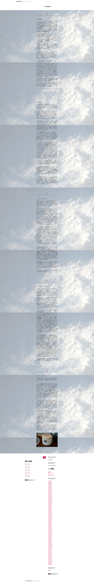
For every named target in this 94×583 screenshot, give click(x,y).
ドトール (43, 186)
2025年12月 (50, 488)
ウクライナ (44, 363)
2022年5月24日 (46, 282)
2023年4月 (50, 524)
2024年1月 (50, 512)
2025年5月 (50, 493)
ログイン (49, 471)
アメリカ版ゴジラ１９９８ (46, 88)
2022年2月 (50, 541)
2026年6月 (50, 482)
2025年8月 (50, 491)
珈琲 (51, 186)
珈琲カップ (53, 186)
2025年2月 (50, 496)
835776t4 (41, 15)
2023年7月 (50, 520)
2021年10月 (50, 546)
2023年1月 (50, 527)
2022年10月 (50, 531)
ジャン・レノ (51, 88)
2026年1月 (50, 487)
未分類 (47, 13)
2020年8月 (50, 564)
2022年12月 (50, 529)
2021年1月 (50, 558)
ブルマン (46, 186)
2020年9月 (50, 563)
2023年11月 (50, 515)
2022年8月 (50, 534)
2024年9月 (50, 502)
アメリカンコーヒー (40, 88)
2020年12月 (50, 559)
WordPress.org (51, 475)
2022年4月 (50, 539)
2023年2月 (50, 526)
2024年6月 (50, 506)
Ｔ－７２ (42, 363)
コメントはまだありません (53, 15)
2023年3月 (50, 525)
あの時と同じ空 (19, 1)
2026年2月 (50, 486)
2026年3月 (50, 484)
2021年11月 (50, 545)
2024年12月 (50, 498)
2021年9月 (50, 548)
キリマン (38, 186)
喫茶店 (48, 186)
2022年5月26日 (46, 98)
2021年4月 (50, 554)
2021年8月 (50, 549)
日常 (49, 186)
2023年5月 (50, 522)
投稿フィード (50, 472)
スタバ (41, 186)
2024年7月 (50, 505)
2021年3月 (50, 555)
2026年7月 (50, 481)
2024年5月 (50, 507)
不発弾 (47, 363)
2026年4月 (50, 483)
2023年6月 (50, 521)
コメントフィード (51, 473)
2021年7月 (50, 550)
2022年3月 (50, 540)
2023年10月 (50, 516)
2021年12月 (50, 544)
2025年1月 (50, 497)
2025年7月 (50, 492)
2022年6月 (50, 536)
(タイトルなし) (27, 463)
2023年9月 (50, 517)
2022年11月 (50, 530)
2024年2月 (50, 511)
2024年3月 (50, 510)
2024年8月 (50, 503)
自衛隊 (49, 363)
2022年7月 (50, 535)
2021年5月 (50, 553)
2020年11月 (50, 560)
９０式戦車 (38, 363)
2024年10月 (50, 501)
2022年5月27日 (46, 15)
